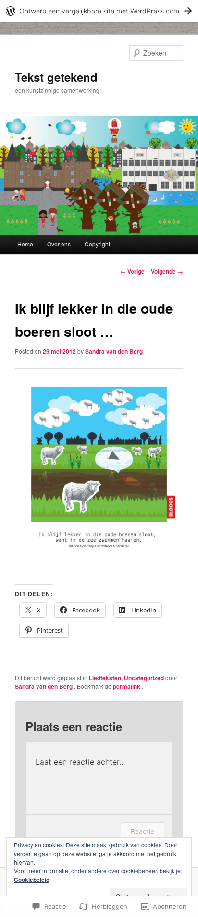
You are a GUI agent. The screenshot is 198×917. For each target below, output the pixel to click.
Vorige (132, 271)
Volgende (167, 271)
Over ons (59, 244)
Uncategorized (144, 677)
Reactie (142, 831)
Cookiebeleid (32, 879)
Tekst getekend (56, 77)
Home (25, 244)
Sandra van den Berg (114, 351)
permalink (127, 686)
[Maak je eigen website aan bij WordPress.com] (99, 11)
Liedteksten (105, 677)
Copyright (97, 244)
